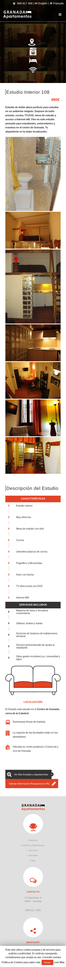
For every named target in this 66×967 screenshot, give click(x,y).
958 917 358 (24, 3)
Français (58, 3)
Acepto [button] (47, 962)
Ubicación (33, 855)
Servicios (33, 850)
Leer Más (59, 962)
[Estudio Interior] (33, 174)
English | (43, 3)
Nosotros (33, 840)
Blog (33, 860)
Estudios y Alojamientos (33, 845)
